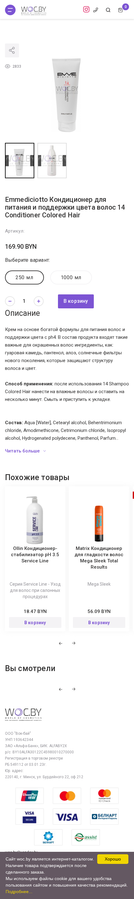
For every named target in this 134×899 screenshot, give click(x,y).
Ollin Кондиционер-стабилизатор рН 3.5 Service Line (35, 555)
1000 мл (71, 277)
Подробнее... (19, 891)
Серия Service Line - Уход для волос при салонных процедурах (35, 590)
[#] (10, 10)
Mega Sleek (99, 584)
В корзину (76, 301)
